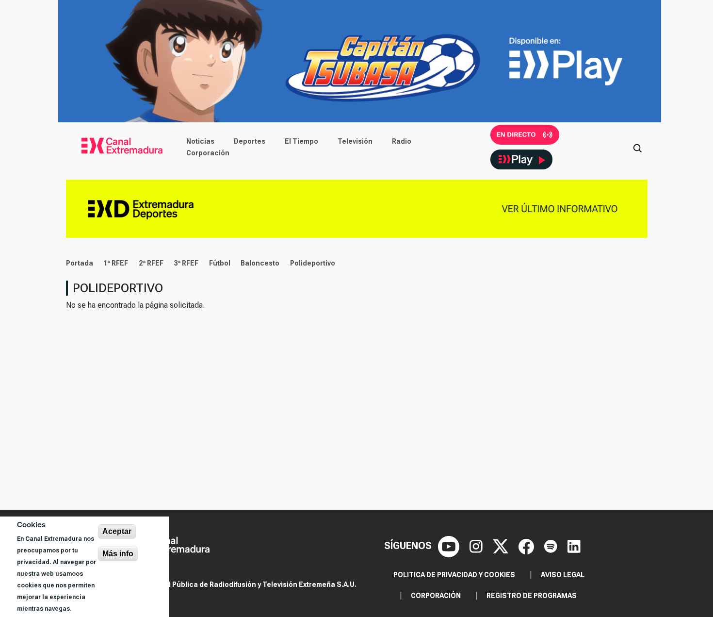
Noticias (200, 141)
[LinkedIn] (574, 545)
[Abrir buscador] (637, 147)
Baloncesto (260, 263)
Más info (117, 554)
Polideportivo (312, 263)
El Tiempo (301, 141)
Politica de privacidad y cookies (454, 575)
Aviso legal (562, 575)
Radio (401, 141)
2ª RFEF (151, 263)
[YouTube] (450, 545)
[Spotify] (552, 545)
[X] (502, 545)
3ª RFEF (186, 263)
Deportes (249, 141)
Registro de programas (531, 596)
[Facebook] (527, 545)
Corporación (207, 153)
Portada (79, 263)
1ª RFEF (115, 263)
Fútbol (219, 263)
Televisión (355, 141)
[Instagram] (477, 545)
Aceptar (116, 531)
